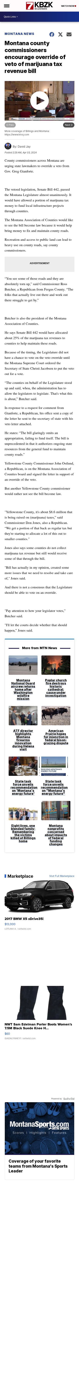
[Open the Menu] (6, 6)
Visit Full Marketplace (61, 876)
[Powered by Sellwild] (68, 1098)
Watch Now (68, 6)
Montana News (19, 34)
